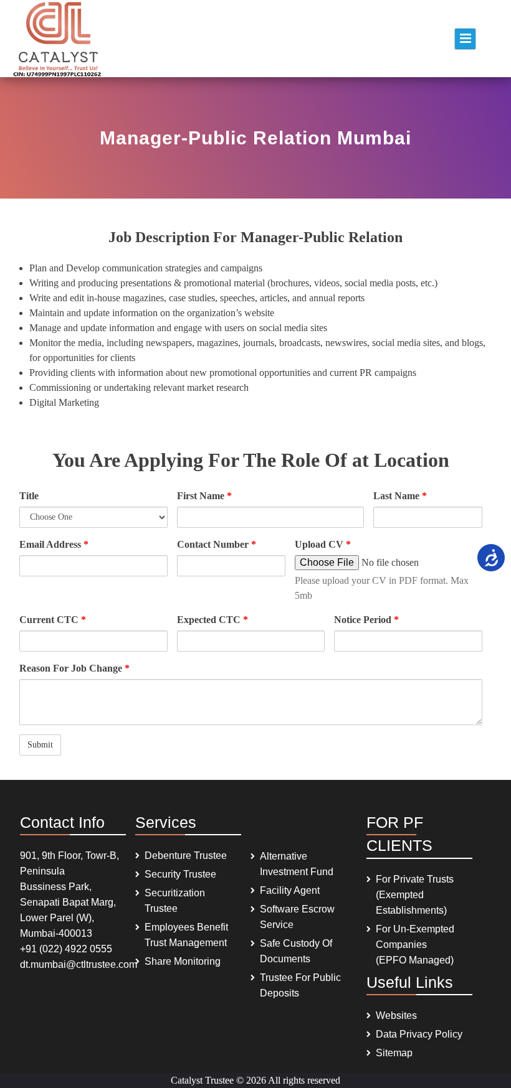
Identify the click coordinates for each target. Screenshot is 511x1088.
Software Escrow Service (297, 917)
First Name (204, 495)
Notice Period (366, 619)
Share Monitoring (183, 961)
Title (29, 495)
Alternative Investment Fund (296, 864)
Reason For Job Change (74, 668)
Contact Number (216, 544)
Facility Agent (290, 890)
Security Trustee (180, 874)
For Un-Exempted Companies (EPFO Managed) (415, 944)
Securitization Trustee (175, 901)
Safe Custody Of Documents (296, 951)
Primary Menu (465, 39)
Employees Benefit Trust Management (186, 935)
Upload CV (323, 544)
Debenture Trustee (186, 855)
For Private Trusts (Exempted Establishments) (415, 895)
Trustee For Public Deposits (300, 985)
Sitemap (394, 1053)
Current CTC (52, 619)
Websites (396, 1015)
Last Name (400, 495)
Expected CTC (212, 619)
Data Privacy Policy (419, 1034)
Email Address (53, 544)
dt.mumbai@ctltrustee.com (78, 964)
